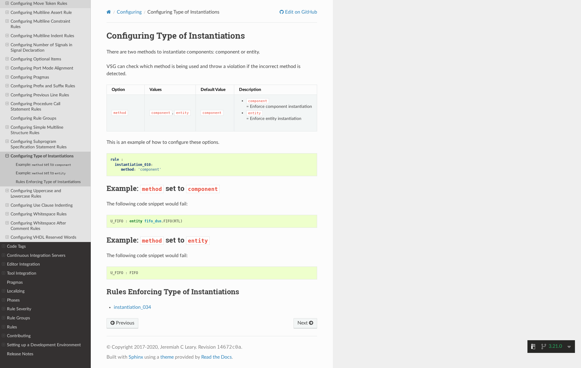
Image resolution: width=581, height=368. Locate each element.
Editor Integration (23, 264)
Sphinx (136, 357)
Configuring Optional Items (36, 59)
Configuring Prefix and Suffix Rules (43, 86)
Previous (124, 323)
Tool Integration (21, 273)
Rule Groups (18, 318)
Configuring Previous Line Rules (40, 95)
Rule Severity (19, 309)
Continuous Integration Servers (36, 255)
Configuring (129, 12)
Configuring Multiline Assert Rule (41, 12)
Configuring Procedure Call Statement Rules (35, 106)
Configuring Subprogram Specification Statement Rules (39, 144)
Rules (12, 327)
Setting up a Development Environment (44, 345)
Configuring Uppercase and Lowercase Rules (36, 194)
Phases (13, 300)
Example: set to (43, 165)
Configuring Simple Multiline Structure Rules (37, 130)
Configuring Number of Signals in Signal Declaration (41, 48)
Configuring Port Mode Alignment (42, 68)
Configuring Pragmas (30, 77)
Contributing (19, 336)
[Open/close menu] (7, 3)
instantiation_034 (132, 307)
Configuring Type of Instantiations (42, 156)
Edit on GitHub (300, 12)
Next (303, 323)
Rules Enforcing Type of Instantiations (48, 182)
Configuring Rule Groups (33, 118)
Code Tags (16, 246)
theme (167, 357)
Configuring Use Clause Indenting (42, 205)
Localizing (16, 291)
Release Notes (20, 354)
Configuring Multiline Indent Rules (42, 36)
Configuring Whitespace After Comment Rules (38, 226)
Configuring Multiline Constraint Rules (40, 24)
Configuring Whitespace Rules (39, 214)
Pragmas (15, 282)
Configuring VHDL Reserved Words (43, 237)
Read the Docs (216, 357)
